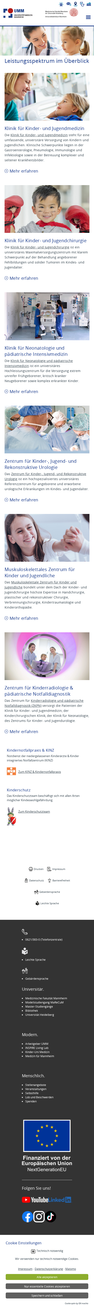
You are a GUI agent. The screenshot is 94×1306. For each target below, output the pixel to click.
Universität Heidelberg (39, 1014)
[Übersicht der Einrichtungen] (88, 4)
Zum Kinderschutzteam (34, 812)
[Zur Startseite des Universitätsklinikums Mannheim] (22, 13)
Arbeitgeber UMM (36, 1043)
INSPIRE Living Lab (36, 1048)
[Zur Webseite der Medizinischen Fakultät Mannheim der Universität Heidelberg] (59, 13)
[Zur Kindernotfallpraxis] (11, 771)
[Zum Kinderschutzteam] (11, 816)
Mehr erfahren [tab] (24, 171)
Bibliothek (31, 1010)
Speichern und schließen (47, 1295)
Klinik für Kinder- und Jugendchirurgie (39, 247)
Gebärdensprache (49, 892)
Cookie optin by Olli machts (76, 1303)
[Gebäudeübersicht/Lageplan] (75, 4)
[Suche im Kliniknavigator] (82, 4)
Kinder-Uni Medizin (37, 1052)
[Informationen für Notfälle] (61, 4)
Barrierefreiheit (61, 880)
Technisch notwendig (50, 1250)
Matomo (70, 1269)
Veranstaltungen (35, 1089)
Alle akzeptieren (47, 1277)
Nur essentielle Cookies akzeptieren (47, 1286)
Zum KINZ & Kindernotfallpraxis (39, 772)
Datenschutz (36, 880)
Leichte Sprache (49, 903)
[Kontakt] (69, 4)
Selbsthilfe (32, 1093)
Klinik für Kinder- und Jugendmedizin (39, 135)
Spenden (31, 1101)
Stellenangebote (35, 1085)
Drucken (39, 869)
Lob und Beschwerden (39, 1097)
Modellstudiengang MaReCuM (44, 1002)
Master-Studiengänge (39, 1006)
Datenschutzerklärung (49, 1269)
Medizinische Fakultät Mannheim (46, 998)
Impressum (58, 869)
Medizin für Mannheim (39, 1056)
